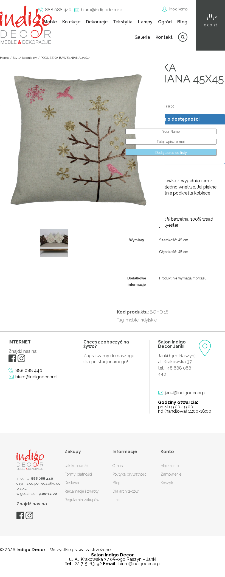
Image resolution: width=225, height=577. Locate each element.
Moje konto (178, 9)
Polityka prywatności (130, 474)
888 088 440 (58, 9)
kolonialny (29, 58)
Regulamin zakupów (81, 500)
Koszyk (167, 483)
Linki (116, 500)
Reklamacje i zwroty (81, 491)
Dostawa (71, 483)
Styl (15, 58)
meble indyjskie (141, 320)
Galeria (142, 37)
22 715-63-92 (88, 563)
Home (4, 58)
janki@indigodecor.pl (185, 392)
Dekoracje (97, 21)
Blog (182, 21)
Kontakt (164, 37)
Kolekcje (71, 21)
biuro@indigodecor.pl (102, 9)
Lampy (145, 21)
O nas (118, 466)
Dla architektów (126, 491)
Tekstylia (123, 21)
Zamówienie (171, 474)
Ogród (165, 21)
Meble (50, 21)
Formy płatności (78, 474)
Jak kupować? (76, 466)
